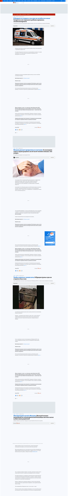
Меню (1, 1)
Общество (14, 0)
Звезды (25, 0)
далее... (39, 89)
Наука (32, 0)
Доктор (53, 0)
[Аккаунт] (67, 1)
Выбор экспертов (48, 0)
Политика (10, 0)
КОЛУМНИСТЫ (35, 0)
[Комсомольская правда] (17, 3)
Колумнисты (28, 14)
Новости (17, 14)
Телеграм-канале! (27, 78)
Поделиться (52, 157)
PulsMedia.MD (34, 451)
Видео (7, 0)
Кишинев (20, 14)
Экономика (18, 0)
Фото (5, 0)
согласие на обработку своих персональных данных (49, 244)
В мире (22, 0)
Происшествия (43, 0)
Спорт (39, 0)
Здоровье (28, 0)
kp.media (40, 127)
